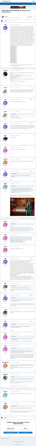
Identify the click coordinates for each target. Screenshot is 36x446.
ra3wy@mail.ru (5, 362)
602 (5, 411)
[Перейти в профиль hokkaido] (5, 162)
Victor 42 (5, 391)
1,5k (5, 155)
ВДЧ (5, 283)
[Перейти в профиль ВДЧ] (5, 286)
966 (5, 291)
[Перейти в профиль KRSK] (5, 407)
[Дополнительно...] (34, 24)
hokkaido (5, 159)
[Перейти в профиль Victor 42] (5, 395)
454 (5, 382)
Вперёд (5, 417)
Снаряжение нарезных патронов (15, 17)
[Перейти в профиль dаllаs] (5, 150)
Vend (5, 309)
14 (5, 191)
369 (5, 78)
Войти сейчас (25, 432)
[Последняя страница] (8, 21)
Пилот (5, 135)
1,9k (5, 143)
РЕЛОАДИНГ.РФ (6, 1)
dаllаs (5, 147)
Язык (18, 443)
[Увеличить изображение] (13, 56)
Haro (7, 16)
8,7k (5, 95)
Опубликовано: (15, 24)
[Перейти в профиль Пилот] (5, 138)
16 (5, 32)
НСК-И (5, 87)
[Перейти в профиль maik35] (5, 187)
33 (5, 370)
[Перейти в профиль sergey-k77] (5, 377)
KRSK (5, 403)
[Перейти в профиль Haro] (3, 17)
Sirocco (5, 221)
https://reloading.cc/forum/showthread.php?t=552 (18, 239)
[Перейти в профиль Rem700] (5, 74)
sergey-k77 (5, 374)
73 (5, 167)
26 (5, 317)
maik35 (5, 183)
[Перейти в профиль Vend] (5, 313)
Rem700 (5, 70)
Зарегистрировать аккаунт (11, 432)
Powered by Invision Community (18, 444)
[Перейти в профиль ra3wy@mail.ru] (5, 366)
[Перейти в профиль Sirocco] (5, 224)
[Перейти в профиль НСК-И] (5, 91)
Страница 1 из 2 (12, 417)
